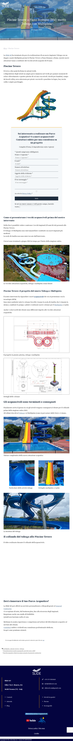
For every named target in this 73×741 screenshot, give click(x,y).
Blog (5, 48)
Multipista (58, 305)
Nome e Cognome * (22, 155)
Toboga (21, 413)
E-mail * (18, 161)
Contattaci (7, 627)
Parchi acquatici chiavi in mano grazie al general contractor (22, 653)
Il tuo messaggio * (21, 180)
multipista (6, 649)
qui (43, 640)
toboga (22, 649)
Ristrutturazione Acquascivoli (36, 714)
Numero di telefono (22, 167)
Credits (36, 733)
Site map (42, 728)
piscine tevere (14, 649)
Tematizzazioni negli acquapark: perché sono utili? (19, 651)
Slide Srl (9, 55)
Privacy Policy (27, 194)
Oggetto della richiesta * (24, 173)
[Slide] (5, 4)
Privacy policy (33, 728)
